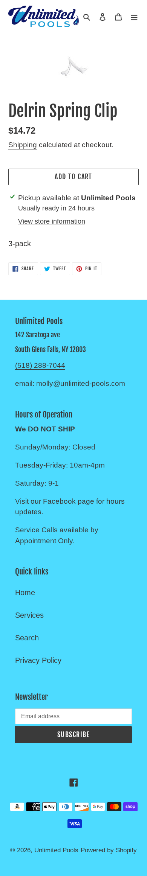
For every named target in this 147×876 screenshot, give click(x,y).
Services (29, 615)
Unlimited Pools (56, 850)
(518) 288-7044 (40, 365)
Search (27, 638)
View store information (51, 221)
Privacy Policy (38, 660)
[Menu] (134, 16)
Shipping (22, 145)
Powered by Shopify (109, 850)
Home (25, 592)
